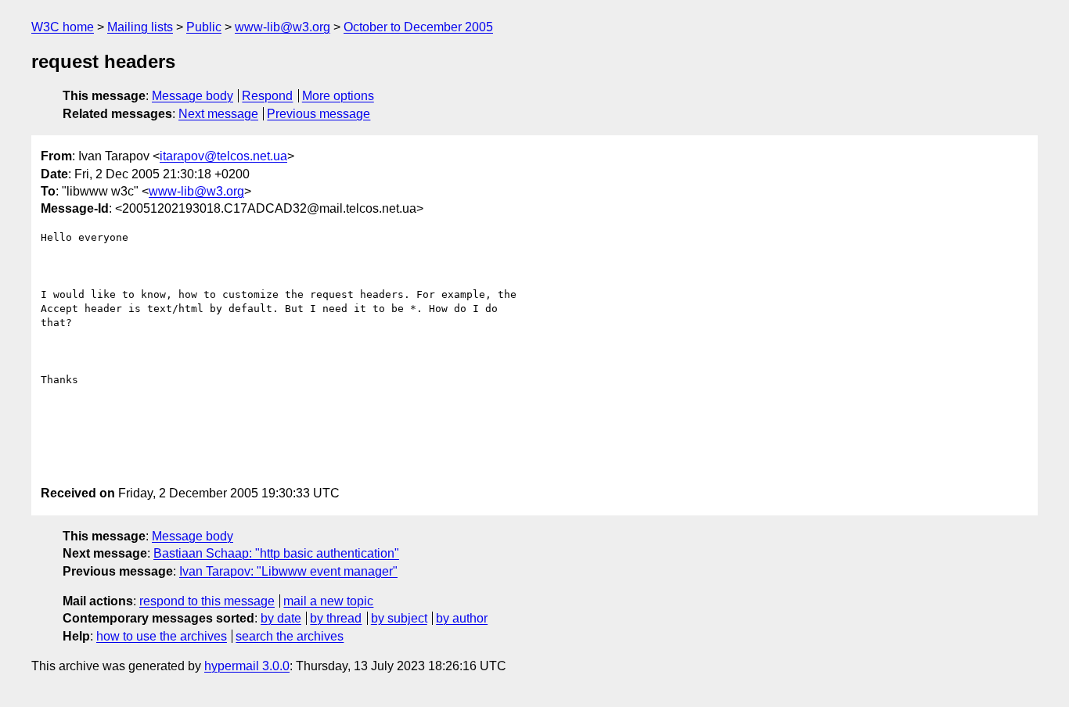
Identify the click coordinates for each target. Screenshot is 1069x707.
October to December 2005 (418, 27)
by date (281, 618)
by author (462, 618)
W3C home (62, 27)
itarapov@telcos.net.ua (223, 156)
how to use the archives (161, 636)
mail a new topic (328, 601)
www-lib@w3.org (282, 27)
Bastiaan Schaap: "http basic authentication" (276, 553)
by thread (336, 618)
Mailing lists (140, 27)
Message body (192, 95)
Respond (267, 95)
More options (338, 95)
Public (203, 27)
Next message (218, 113)
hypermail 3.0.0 (247, 666)
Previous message (318, 113)
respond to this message (207, 601)
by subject (399, 618)
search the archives (290, 636)
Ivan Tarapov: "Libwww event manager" (288, 571)
